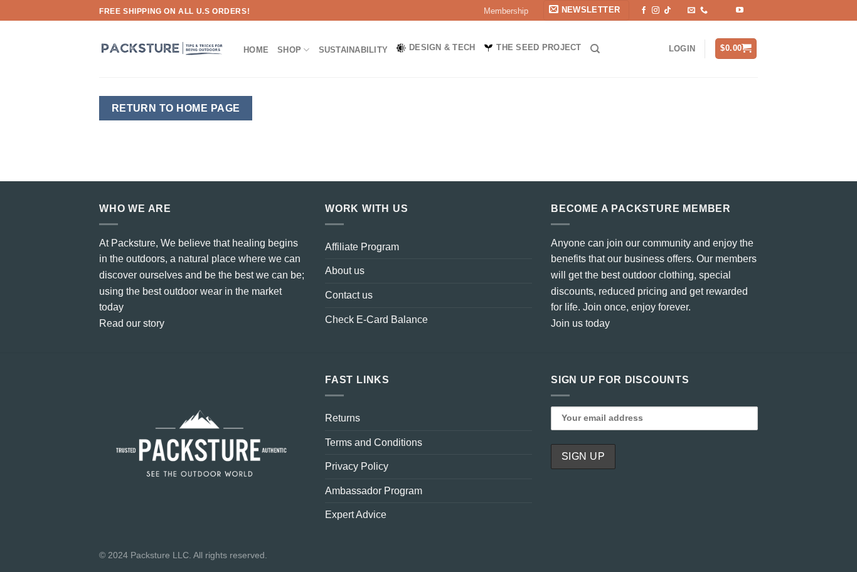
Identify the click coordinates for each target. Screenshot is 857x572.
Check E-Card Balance (376, 319)
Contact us (349, 295)
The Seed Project (538, 47)
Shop (289, 50)
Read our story (131, 323)
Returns (342, 418)
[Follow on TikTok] (667, 10)
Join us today (580, 323)
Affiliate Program (362, 246)
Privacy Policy (356, 466)
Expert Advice (355, 514)
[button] (586, 10)
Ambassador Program (373, 490)
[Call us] (704, 10)
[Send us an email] (691, 10)
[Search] (595, 49)
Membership (506, 11)
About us (345, 270)
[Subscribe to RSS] (716, 10)
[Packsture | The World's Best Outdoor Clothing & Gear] (162, 49)
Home (256, 50)
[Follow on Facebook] (643, 10)
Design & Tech (442, 47)
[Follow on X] (679, 10)
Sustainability (353, 50)
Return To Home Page (176, 108)
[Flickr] (751, 10)
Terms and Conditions (373, 442)
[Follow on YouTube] (739, 10)
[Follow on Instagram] (655, 10)
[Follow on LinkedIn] (728, 10)
